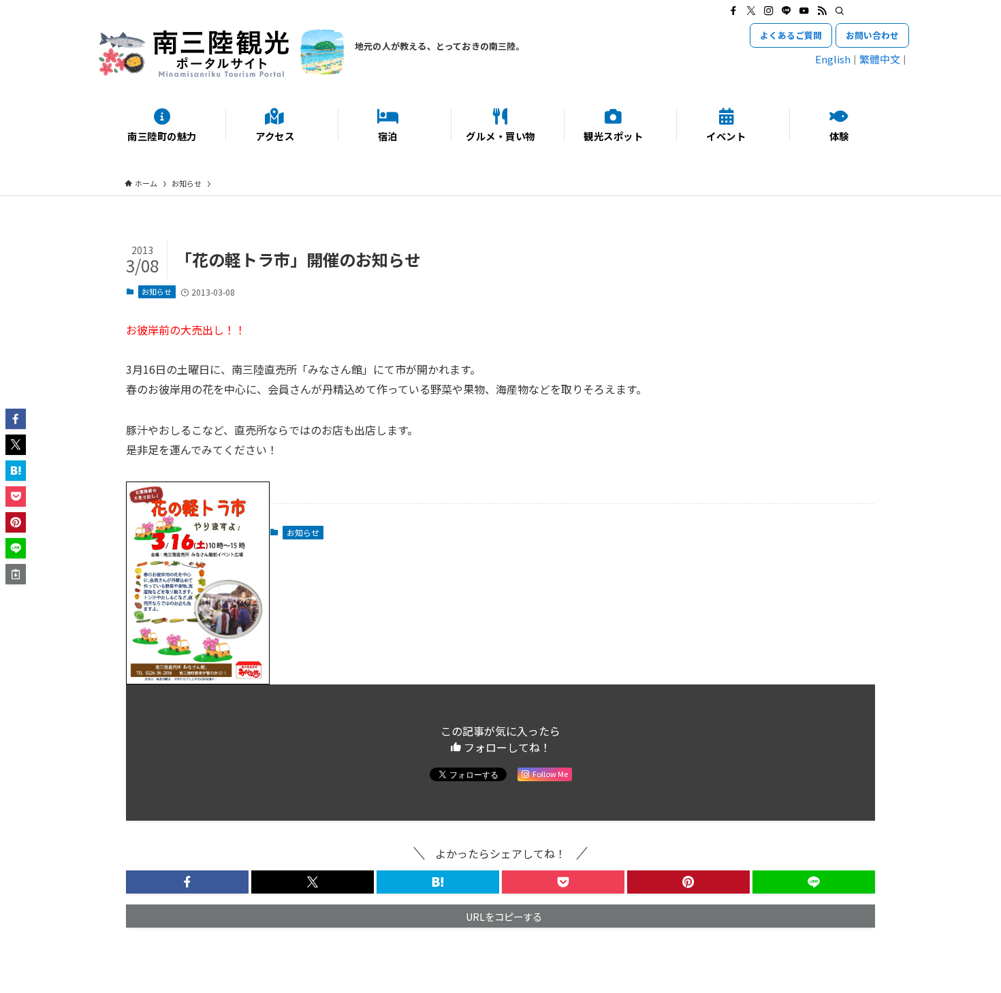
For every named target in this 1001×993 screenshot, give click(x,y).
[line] (786, 10)
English (833, 59)
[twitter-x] (751, 10)
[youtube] (804, 10)
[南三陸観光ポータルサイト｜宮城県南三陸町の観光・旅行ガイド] (221, 53)
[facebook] (733, 10)
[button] (187, 882)
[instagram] (769, 10)
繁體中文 (879, 59)
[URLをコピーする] (15, 574)
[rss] (822, 10)
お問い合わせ (872, 35)
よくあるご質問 (791, 35)
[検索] (839, 10)
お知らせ (157, 291)
